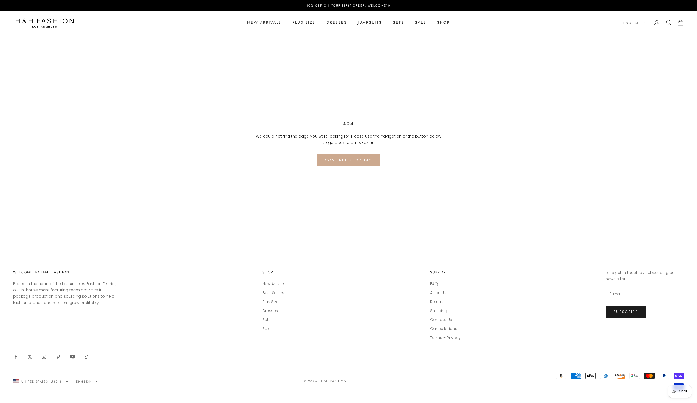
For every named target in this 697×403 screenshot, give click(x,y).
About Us (439, 292)
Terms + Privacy (445, 337)
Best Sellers (273, 292)
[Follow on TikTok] (86, 356)
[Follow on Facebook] (16, 356)
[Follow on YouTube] (72, 356)
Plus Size (304, 22)
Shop (443, 22)
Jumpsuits (370, 22)
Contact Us (441, 319)
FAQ (434, 283)
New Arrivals (264, 22)
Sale (420, 22)
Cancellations (443, 328)
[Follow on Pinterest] (58, 356)
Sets (398, 22)
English (631, 23)
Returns (437, 301)
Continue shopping (348, 160)
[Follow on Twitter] (30, 356)
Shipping (438, 310)
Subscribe (625, 311)
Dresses (336, 22)
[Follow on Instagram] (44, 356)
